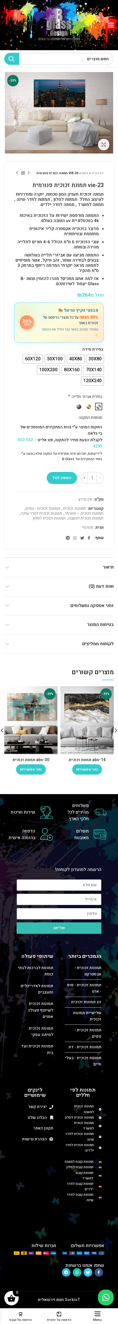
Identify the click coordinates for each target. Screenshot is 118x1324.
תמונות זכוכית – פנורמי (84, 513)
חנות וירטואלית (51, 1300)
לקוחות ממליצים (98, 643)
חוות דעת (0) (101, 586)
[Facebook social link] (89, 538)
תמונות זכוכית (74, 508)
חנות (85, 173)
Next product (17, 173)
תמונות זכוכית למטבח (85, 518)
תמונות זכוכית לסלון (49, 518)
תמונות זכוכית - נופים (42, 508)
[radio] (95, 359)
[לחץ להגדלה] (103, 144)
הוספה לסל (61, 478)
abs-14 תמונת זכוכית (87, 760)
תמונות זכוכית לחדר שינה (41, 513)
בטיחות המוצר (100, 624)
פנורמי (87, 527)
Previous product (29, 173)
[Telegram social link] (68, 538)
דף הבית (98, 173)
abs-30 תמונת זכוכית (31, 760)
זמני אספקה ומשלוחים (92, 605)
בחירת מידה (92, 349)
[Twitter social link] (82, 538)
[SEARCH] (11, 59)
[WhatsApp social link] (75, 538)
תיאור (108, 567)
